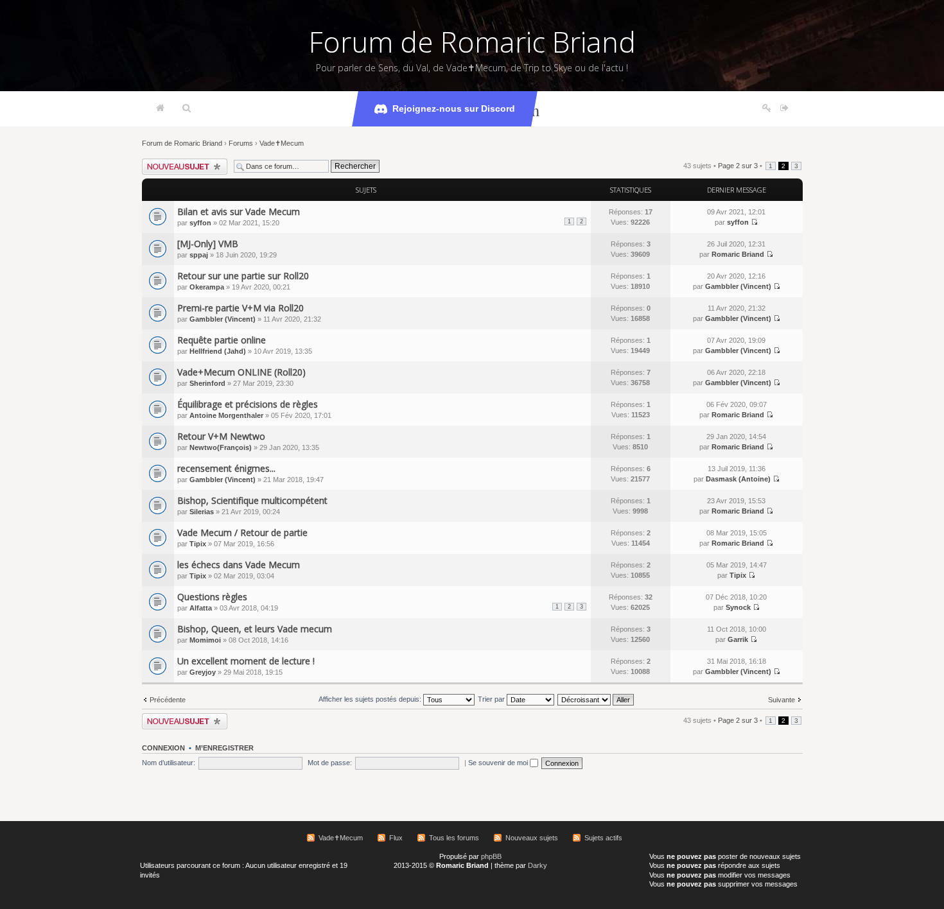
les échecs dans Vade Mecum (238, 564)
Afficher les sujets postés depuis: (371, 699)
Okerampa (206, 287)
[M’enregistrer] (766, 108)
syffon (200, 223)
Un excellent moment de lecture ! (246, 661)
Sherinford (207, 383)
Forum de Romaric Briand (472, 41)
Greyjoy (202, 672)
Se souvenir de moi (499, 762)
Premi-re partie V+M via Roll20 (240, 308)
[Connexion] (784, 108)
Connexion (163, 748)
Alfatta (200, 608)
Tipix (197, 544)
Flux (396, 838)
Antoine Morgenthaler (226, 415)
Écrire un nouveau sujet (179, 162)
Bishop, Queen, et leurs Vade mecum (254, 629)
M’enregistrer (224, 748)
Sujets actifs (603, 838)
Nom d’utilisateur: (168, 762)
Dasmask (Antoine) (738, 479)
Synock (738, 607)
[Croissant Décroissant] (596, 699)
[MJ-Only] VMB (207, 244)
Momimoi (205, 640)
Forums (241, 143)
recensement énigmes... (226, 468)
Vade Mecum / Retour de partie (242, 532)
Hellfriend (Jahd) (217, 351)
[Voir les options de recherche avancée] (186, 108)
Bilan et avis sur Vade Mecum (238, 211)
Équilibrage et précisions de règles (247, 404)
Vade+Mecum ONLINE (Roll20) (241, 372)
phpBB (491, 856)
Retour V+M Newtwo (221, 436)
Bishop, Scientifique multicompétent (252, 500)
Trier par (492, 699)
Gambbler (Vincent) (738, 286)
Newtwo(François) (220, 447)
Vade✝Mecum (281, 143)
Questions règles (212, 597)
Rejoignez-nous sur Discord (453, 108)
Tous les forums (454, 838)
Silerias (201, 511)
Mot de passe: (330, 762)
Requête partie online (221, 340)
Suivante (781, 700)
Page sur (738, 165)
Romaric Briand (738, 254)
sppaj (198, 255)
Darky (537, 865)
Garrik (738, 639)
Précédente (168, 700)
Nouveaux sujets (531, 838)
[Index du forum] (160, 108)
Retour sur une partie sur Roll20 (243, 276)
